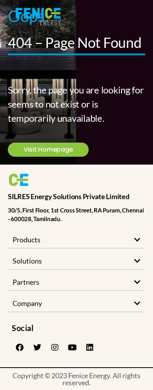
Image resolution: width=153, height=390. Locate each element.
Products (26, 239)
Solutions (27, 260)
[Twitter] (37, 347)
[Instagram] (54, 347)
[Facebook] (19, 347)
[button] (76, 240)
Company (27, 303)
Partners (26, 282)
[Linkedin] (90, 347)
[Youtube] (72, 347)
